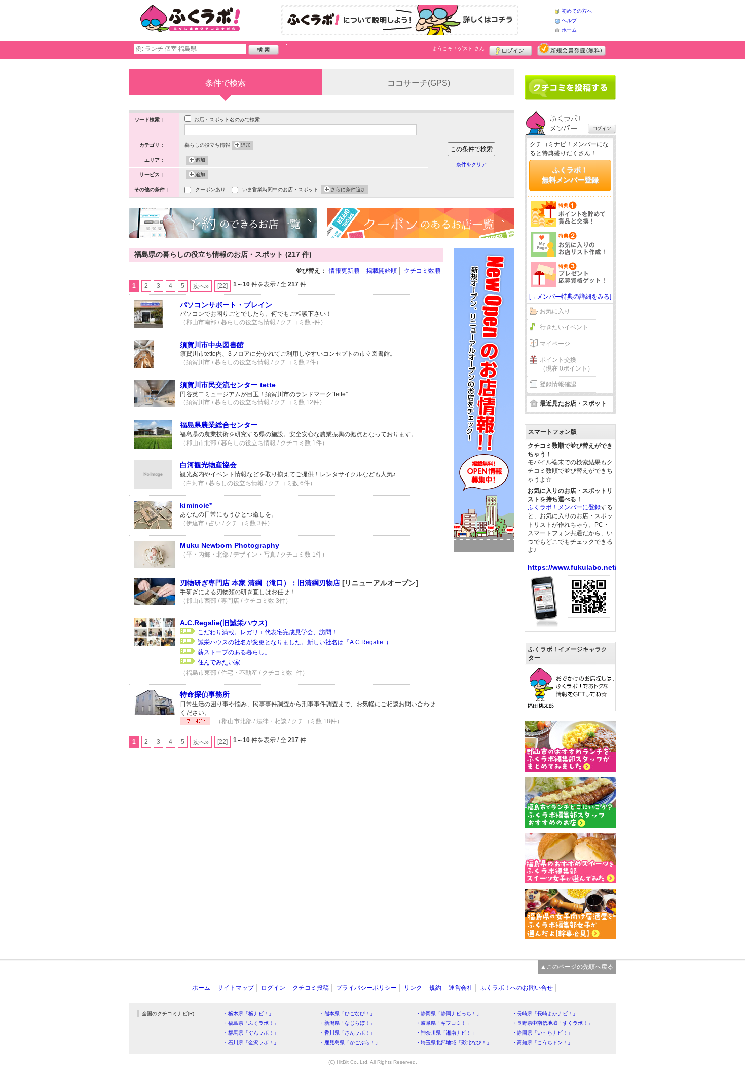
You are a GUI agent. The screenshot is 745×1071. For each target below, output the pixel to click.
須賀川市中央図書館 (212, 345)
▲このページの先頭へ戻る (576, 966)
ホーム (569, 30)
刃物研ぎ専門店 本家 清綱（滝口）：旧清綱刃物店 (260, 583)
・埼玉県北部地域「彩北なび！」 (454, 1042)
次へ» (201, 286)
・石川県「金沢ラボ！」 (251, 1042)
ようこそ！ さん (458, 48)
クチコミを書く (570, 87)
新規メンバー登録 (571, 49)
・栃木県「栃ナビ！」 (248, 1013)
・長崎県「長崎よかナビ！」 (545, 1013)
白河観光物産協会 (208, 465)
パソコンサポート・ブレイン (226, 305)
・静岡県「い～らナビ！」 (542, 1033)
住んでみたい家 (219, 662)
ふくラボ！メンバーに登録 (564, 507)
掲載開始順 (381, 270)
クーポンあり (210, 189)
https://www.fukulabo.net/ (572, 567)
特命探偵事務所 (205, 694)
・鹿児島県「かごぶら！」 (349, 1042)
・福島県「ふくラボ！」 (251, 1023)
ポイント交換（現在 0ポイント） (566, 364)
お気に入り (555, 311)
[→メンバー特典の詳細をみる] (570, 296)
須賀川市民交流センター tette (228, 385)
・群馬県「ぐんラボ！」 (251, 1033)
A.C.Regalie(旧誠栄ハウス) (224, 623)
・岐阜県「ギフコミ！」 (443, 1023)
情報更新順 (344, 270)
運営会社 (461, 987)
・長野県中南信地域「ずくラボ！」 (552, 1023)
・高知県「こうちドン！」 (542, 1042)
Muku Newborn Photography (229, 545)
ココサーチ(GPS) (418, 83)
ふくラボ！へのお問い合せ (516, 987)
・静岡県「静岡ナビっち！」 (448, 1013)
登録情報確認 (558, 384)
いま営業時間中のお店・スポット (280, 189)
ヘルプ (569, 20)
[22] (222, 285)
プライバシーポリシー (366, 987)
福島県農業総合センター (219, 425)
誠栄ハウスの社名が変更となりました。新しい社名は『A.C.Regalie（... (296, 642)
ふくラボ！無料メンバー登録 (570, 175)
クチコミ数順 (422, 270)
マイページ (555, 343)
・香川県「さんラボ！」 (347, 1033)
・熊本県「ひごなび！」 (347, 1013)
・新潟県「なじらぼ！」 (347, 1023)
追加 (246, 145)
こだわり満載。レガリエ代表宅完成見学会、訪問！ (268, 632)
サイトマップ (235, 987)
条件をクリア (471, 164)
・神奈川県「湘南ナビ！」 (446, 1033)
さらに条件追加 (348, 189)
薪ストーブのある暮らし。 (234, 652)
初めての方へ (577, 11)
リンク (413, 987)
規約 (435, 987)
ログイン (510, 49)
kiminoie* (196, 505)
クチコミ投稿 (310, 987)
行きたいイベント (564, 327)
